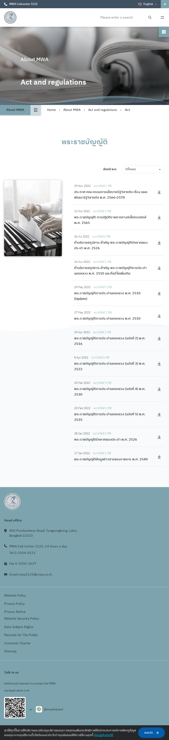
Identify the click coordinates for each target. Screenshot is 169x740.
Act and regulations (102, 110)
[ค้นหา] (149, 17)
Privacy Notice (15, 612)
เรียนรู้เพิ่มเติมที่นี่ (103, 735)
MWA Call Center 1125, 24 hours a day (38, 546)
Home (51, 110)
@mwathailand (53, 709)
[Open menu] (162, 17)
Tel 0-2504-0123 (22, 553)
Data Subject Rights (18, 627)
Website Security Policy (21, 618)
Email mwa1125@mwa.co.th (30, 574)
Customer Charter (17, 643)
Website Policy (15, 595)
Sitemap (10, 651)
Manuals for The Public (21, 635)
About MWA (72, 110)
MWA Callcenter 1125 (23, 4)
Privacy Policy (14, 604)
